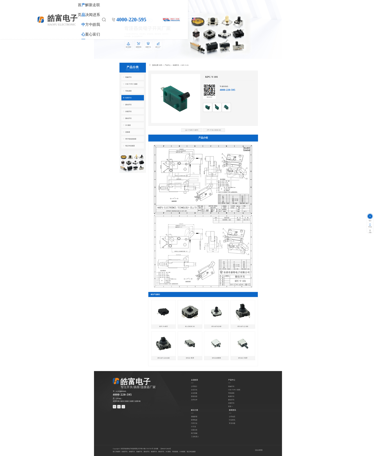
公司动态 (232, 416)
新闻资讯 (232, 410)
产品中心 (83, 19)
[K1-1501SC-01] (190, 312)
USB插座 (182, 451)
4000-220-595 (131, 19)
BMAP (163, 448)
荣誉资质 (194, 396)
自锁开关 (128, 111)
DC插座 (128, 125)
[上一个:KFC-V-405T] (191, 130)
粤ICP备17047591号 (146, 448)
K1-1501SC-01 (190, 326)
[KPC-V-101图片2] (226, 107)
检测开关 (128, 98)
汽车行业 (194, 423)
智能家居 (194, 416)
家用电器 (194, 420)
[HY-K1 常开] (190, 344)
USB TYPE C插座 (131, 84)
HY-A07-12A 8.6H (164, 358)
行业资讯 (232, 420)
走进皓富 (94, 19)
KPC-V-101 (185, 65)
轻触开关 (128, 77)
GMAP (168, 448)
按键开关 (132, 451)
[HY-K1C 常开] (243, 344)
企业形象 (194, 393)
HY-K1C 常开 (242, 358)
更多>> (230, 406)
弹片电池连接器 (130, 139)
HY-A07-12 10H (243, 326)
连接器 (127, 132)
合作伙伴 (194, 400)
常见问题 (232, 423)
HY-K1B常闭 (216, 358)
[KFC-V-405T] (163, 312)
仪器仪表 (194, 430)
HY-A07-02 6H (216, 326)
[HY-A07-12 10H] (243, 312)
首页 (79, 10)
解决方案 (87, 19)
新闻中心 (91, 19)
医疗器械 (194, 433)
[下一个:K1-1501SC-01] (214, 130)
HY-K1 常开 (190, 358)
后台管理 (259, 450)
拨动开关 (128, 104)
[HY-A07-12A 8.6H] (163, 344)
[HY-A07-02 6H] (216, 312)
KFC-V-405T (163, 326)
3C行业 (193, 426)
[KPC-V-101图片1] (207, 107)
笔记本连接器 (130, 146)
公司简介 (194, 386)
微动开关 (128, 118)
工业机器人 (195, 436)
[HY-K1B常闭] (216, 344)
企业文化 (194, 390)
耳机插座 (128, 91)
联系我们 (98, 19)
